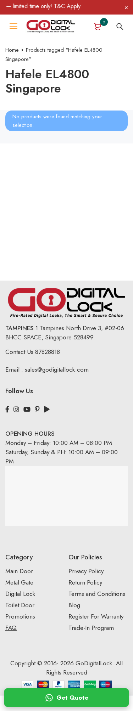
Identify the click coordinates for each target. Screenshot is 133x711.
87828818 (47, 352)
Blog (74, 605)
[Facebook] (7, 409)
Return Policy (85, 582)
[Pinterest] (37, 409)
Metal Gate (19, 582)
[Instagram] (16, 409)
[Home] (50, 26)
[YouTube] (27, 409)
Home (12, 50)
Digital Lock (20, 593)
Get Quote (72, 697)
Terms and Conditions (96, 593)
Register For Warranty (96, 616)
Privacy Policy (86, 571)
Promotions (20, 616)
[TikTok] (47, 409)
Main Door (19, 571)
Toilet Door (19, 605)
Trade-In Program (91, 627)
